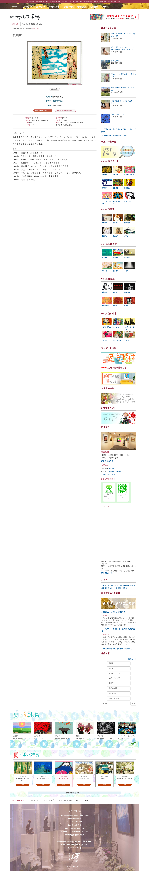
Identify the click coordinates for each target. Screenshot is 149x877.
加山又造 (127, 257)
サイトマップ (49, 800)
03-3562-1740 (114, 468)
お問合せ (94, 7)
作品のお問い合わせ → (65, 110)
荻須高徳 (127, 223)
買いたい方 (28, 7)
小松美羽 (115, 188)
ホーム (16, 7)
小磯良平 (115, 236)
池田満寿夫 (28, 28)
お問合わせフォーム (109, 474)
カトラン (104, 340)
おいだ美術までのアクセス (74, 835)
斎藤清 (126, 305)
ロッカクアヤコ (129, 174)
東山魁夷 (104, 257)
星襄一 (115, 305)
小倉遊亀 (115, 271)
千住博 (126, 271)
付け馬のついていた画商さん (113, 612)
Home (14, 28)
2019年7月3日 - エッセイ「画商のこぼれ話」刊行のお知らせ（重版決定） (95, 24)
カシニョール (117, 340)
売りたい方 (41, 7)
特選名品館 (82, 7)
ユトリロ (127, 340)
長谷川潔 (127, 292)
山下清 (126, 236)
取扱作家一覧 (20, 28)
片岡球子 (115, 257)
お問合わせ (35, 800)
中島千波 (104, 271)
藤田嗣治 (104, 236)
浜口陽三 (115, 292)
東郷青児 (104, 223)
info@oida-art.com (114, 471)
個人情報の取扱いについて (68, 800)
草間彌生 (104, 174)
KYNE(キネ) (105, 188)
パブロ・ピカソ (106, 327)
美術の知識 (69, 7)
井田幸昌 (127, 188)
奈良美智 (115, 174)
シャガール (116, 327)
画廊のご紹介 (55, 7)
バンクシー (127, 201)
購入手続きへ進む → (42, 110)
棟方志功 (104, 292)
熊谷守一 (115, 223)
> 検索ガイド (131, 659)
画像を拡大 (55, 89)
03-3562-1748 (76, 825)
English (104, 7)
